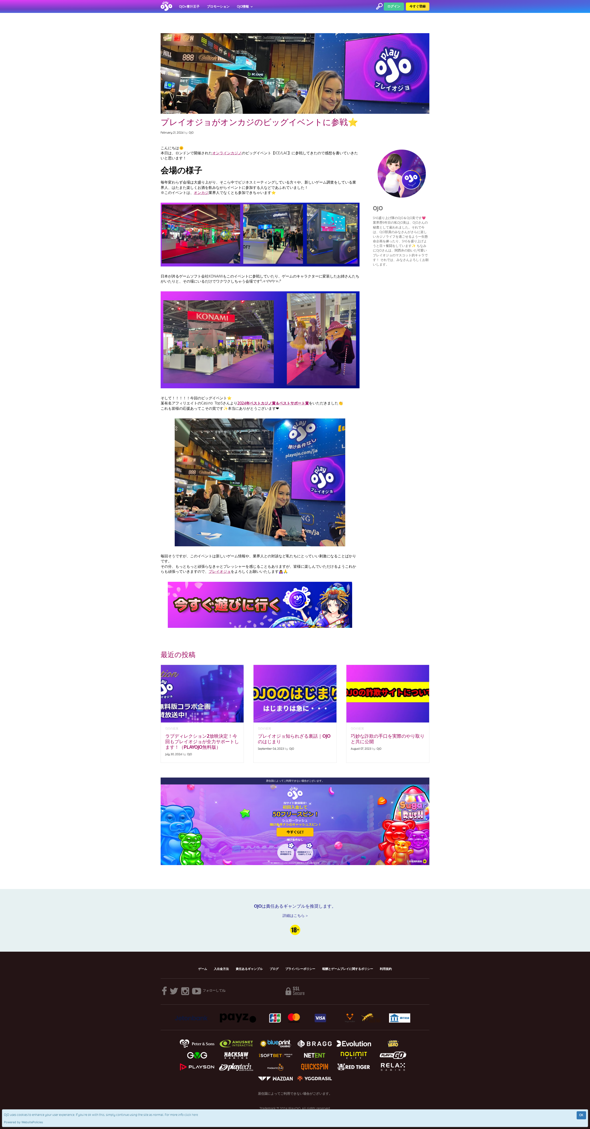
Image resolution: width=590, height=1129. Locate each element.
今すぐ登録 (418, 6)
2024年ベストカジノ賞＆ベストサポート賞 (273, 403)
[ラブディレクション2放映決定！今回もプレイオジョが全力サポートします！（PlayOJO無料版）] (202, 693)
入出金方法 (221, 969)
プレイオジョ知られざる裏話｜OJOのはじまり (294, 739)
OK (581, 1115)
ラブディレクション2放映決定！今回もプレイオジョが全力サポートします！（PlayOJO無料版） (202, 741)
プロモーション (218, 7)
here (195, 1115)
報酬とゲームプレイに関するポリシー (347, 969)
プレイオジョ (220, 571)
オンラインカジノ (227, 153)
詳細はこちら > (295, 915)
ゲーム (202, 969)
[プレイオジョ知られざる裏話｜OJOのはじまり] (295, 693)
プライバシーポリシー (300, 969)
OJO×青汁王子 (189, 7)
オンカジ (201, 192)
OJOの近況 (171, 728)
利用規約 (386, 969)
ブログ (274, 969)
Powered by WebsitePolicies (23, 1122)
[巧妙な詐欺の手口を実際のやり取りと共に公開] (387, 693)
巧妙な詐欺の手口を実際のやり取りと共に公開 (388, 739)
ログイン (393, 6)
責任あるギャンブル (249, 969)
